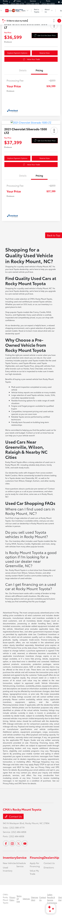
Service (21, 857)
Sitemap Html (34, 898)
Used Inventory (7, 869)
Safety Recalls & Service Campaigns (52, 898)
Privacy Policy (12, 898)
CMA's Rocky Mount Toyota (5, 898)
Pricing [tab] (39, 70)
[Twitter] (18, 843)
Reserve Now (45, 53)
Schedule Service (21, 865)
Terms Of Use (19, 899)
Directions (49, 867)
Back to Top (53, 235)
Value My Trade (34, 872)
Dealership (51, 857)
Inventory (9, 857)
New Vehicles (9, 863)
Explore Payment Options (17, 53)
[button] (54, 25)
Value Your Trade (33, 59)
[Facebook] (6, 843)
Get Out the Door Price (46, 35)
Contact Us (15, 816)
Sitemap (26, 898)
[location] (59, 2)
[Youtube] (25, 843)
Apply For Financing (35, 865)
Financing (37, 857)
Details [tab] (22, 70)
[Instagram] (12, 843)
